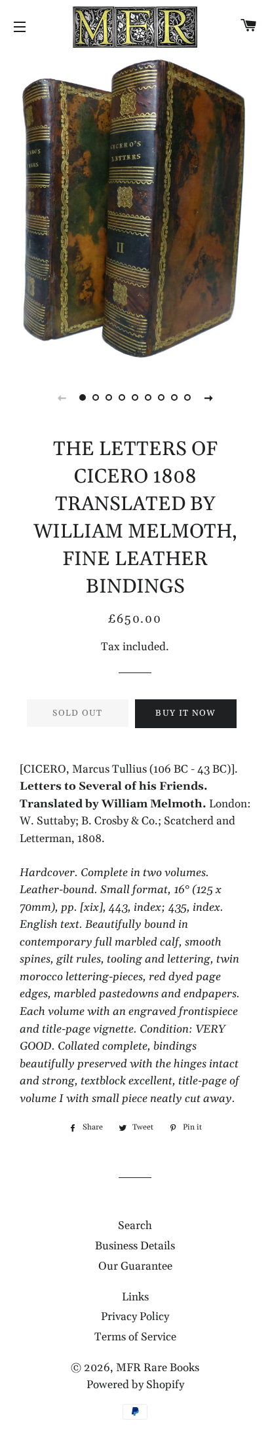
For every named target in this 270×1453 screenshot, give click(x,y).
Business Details (135, 1246)
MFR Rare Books (157, 1368)
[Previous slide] (61, 397)
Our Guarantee (135, 1266)
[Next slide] (208, 397)
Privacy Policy (135, 1317)
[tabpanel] (135, 209)
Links (135, 1297)
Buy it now (185, 713)
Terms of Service (135, 1337)
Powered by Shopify (135, 1385)
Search (135, 1226)
